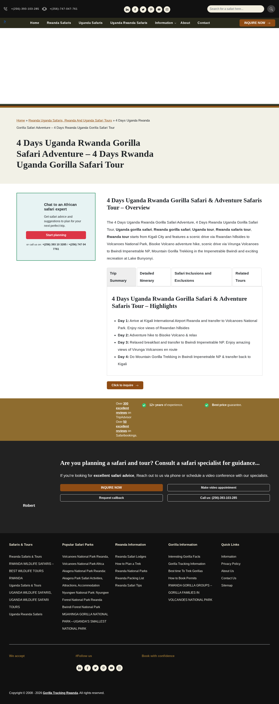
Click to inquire (123, 385)
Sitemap (226, 585)
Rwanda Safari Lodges (130, 556)
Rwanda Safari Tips (128, 585)
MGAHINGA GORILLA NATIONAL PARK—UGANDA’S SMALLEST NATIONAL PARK (85, 621)
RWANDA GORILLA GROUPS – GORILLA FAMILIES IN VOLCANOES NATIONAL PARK (190, 592)
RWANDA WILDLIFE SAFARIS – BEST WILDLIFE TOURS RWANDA (31, 571)
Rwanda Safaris (59, 22)
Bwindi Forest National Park (81, 607)
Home (34, 22)
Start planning (56, 235)
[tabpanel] (185, 331)
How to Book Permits (182, 578)
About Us (227, 571)
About (185, 22)
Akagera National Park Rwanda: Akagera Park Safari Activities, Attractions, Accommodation (84, 578)
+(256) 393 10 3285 (54, 244)
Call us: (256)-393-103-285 (218, 497)
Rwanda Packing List (129, 578)
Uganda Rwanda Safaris (128, 22)
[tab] (121, 277)
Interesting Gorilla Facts (184, 556)
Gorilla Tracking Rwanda (60, 693)
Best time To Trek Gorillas (185, 571)
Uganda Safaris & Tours (25, 585)
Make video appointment (218, 487)
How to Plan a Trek (128, 563)
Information (164, 22)
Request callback (111, 497)
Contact (204, 22)
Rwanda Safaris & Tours (25, 556)
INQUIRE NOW (255, 22)
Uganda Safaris (91, 22)
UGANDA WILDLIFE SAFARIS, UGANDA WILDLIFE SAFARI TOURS (30, 600)
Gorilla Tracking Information (186, 563)
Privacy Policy (230, 563)
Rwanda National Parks (131, 571)
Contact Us (228, 578)
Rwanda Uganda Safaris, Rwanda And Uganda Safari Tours (70, 120)
